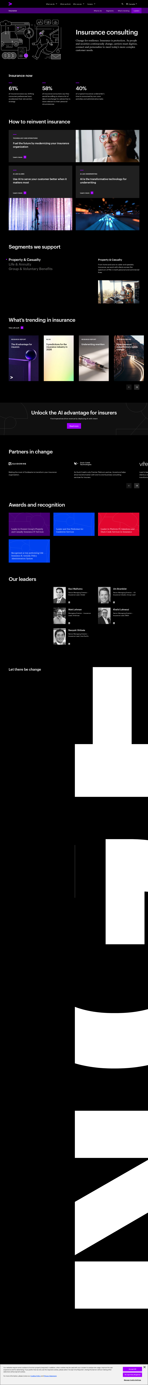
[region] (74, 1374)
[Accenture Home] (15, 4)
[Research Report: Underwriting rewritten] (94, 358)
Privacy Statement (50, 1376)
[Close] (144, 1367)
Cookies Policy (35, 1376)
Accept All (132, 1369)
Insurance (13, 10)
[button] (74, 426)
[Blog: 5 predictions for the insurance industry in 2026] (59, 358)
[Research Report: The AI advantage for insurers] (24, 358)
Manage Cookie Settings (132, 1380)
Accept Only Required (132, 1374)
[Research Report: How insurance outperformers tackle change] (129, 358)
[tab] (40, 259)
